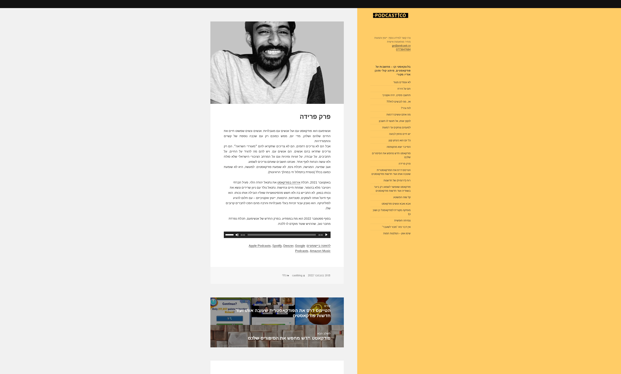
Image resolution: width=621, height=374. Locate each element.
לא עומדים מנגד (402, 82)
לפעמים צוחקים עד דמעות (396, 127)
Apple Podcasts (260, 245)
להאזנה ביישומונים (319, 245)
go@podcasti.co (401, 45)
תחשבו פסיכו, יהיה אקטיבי (396, 95)
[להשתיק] (237, 234)
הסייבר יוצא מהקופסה (399, 146)
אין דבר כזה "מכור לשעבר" (396, 227)
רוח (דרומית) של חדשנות (397, 180)
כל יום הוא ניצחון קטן (400, 140)
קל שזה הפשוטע (402, 197)
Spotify (277, 245)
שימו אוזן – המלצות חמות (397, 233)
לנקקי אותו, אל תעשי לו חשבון (395, 121)
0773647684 (403, 49)
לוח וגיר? (406, 108)
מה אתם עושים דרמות (399, 114)
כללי (284, 275)
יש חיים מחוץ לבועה (400, 134)
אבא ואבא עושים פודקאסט (396, 203)
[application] (277, 235)
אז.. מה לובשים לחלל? (399, 101)
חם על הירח (404, 88)
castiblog (297, 275)
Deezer (288, 245)
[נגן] (326, 234)
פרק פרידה (405, 163)
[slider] (229, 234)
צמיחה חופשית (402, 220)
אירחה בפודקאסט (288, 182)
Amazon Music (320, 251)
